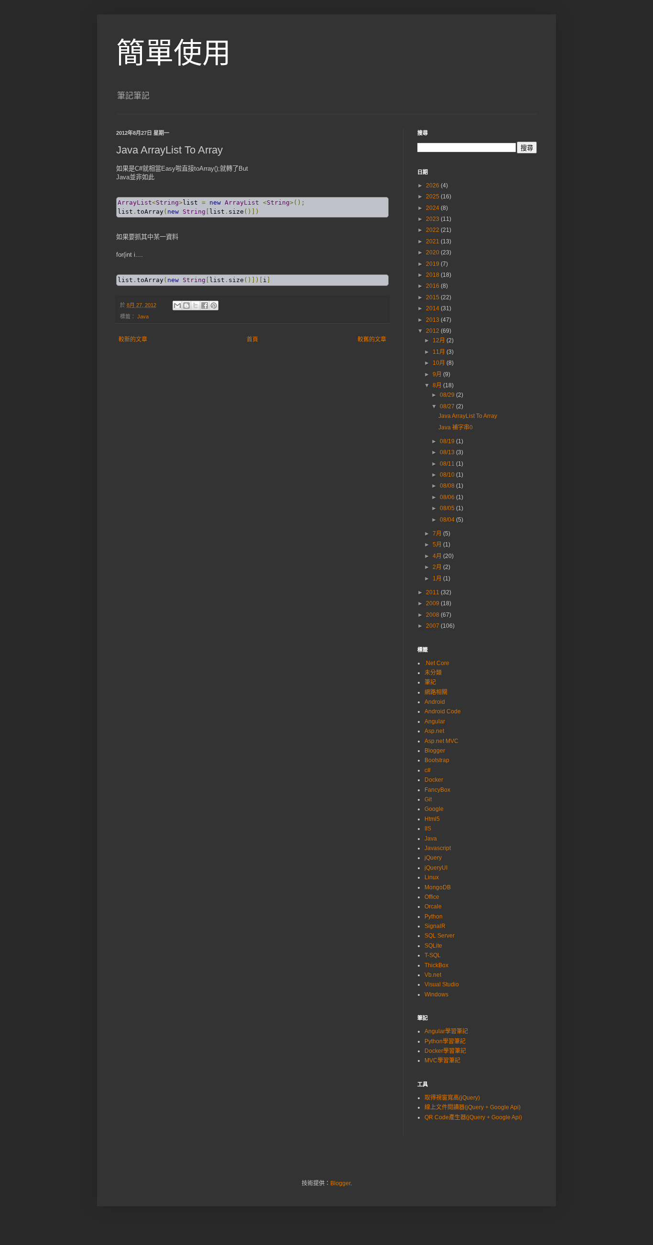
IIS (427, 828)
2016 (433, 286)
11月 (439, 352)
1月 (438, 578)
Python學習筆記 (445, 1041)
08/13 (448, 452)
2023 (433, 219)
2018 (433, 275)
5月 (438, 544)
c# (427, 770)
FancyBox (437, 789)
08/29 (448, 395)
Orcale (433, 906)
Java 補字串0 (455, 427)
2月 (438, 567)
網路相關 (435, 692)
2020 (433, 252)
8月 (438, 385)
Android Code (442, 711)
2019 (433, 264)
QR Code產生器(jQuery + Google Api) (473, 1117)
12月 (439, 340)
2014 (433, 308)
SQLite (433, 945)
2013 (433, 320)
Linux (431, 877)
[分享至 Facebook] (204, 305)
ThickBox (436, 965)
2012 (433, 331)
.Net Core (436, 663)
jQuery (433, 857)
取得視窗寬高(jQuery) (452, 1097)
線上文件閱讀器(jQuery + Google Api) (472, 1107)
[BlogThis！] (186, 305)
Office (431, 897)
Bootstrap (436, 760)
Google (434, 809)
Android (434, 702)
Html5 (432, 819)
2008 (433, 615)
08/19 (448, 441)
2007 (433, 625)
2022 (433, 230)
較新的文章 (133, 339)
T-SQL (432, 955)
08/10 (448, 474)
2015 (433, 297)
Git (428, 799)
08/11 (448, 463)
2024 (433, 208)
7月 (438, 533)
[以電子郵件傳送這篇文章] (177, 305)
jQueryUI (435, 867)
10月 (439, 363)
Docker (433, 779)
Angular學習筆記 (446, 1031)
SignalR (435, 926)
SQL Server (439, 935)
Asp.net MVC (441, 741)
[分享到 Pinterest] (213, 305)
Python (433, 916)
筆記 (430, 682)
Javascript (437, 848)
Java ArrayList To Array (467, 416)
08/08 (448, 485)
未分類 (433, 672)
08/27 (448, 406)
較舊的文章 (372, 339)
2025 (433, 196)
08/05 (448, 508)
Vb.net (432, 975)
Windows (436, 994)
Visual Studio (441, 984)
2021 (433, 241)
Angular (434, 721)
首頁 (252, 339)
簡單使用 (173, 53)
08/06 (448, 497)
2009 (433, 603)
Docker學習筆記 (445, 1051)
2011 (433, 592)
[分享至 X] (195, 305)
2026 (433, 185)
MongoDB (437, 887)
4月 (438, 556)
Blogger (434, 750)
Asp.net (434, 731)
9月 (438, 374)
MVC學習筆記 (442, 1060)
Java (143, 316)
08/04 (448, 519)
